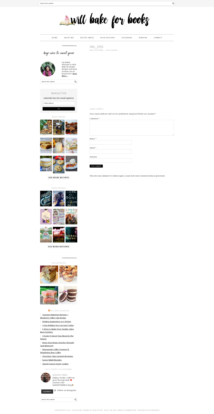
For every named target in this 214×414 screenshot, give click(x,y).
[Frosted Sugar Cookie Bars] (71, 145)
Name (93, 139)
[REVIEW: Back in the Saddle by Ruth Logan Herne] (71, 216)
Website (93, 157)
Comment (95, 119)
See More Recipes (59, 177)
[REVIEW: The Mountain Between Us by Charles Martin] (59, 198)
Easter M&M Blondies (52, 360)
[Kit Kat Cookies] (59, 164)
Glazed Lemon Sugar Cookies (55, 364)
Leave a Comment (111, 50)
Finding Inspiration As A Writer (56, 321)
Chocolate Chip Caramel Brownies (57, 356)
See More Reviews (58, 247)
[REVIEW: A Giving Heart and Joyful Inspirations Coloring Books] (59, 216)
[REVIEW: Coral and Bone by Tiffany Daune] (71, 234)
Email (93, 148)
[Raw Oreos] (68, 295)
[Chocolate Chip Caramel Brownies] (71, 127)
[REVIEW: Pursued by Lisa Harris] (59, 234)
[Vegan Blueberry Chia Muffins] (68, 275)
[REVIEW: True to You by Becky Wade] (46, 234)
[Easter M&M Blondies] (46, 145)
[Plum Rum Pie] (71, 163)
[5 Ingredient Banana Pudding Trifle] (46, 163)
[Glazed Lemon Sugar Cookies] (59, 145)
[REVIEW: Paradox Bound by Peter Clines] (46, 198)
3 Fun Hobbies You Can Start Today (58, 325)
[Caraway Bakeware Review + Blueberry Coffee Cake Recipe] (46, 127)
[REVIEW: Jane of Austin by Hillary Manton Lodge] (46, 216)
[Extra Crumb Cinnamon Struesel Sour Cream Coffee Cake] (49, 275)
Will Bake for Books (107, 19)
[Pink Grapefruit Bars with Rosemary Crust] (49, 295)
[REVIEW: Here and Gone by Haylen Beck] (71, 198)
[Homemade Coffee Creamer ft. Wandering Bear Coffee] (59, 127)
